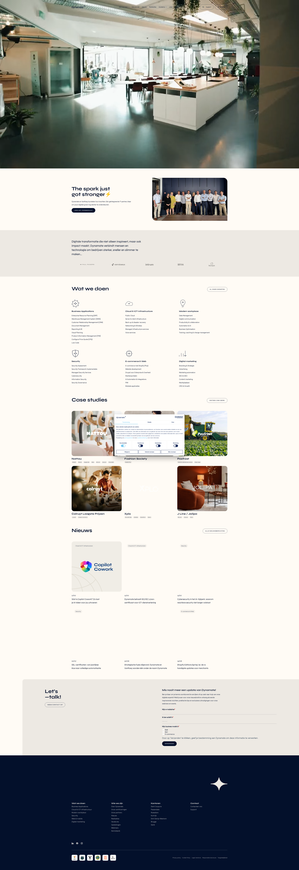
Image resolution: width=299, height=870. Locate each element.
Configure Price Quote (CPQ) (82, 339)
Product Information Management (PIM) (86, 336)
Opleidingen (116, 825)
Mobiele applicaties (132, 386)
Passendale (155, 810)
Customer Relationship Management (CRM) (87, 322)
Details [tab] (149, 422)
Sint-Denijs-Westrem (159, 819)
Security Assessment (79, 366)
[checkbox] (219, 732)
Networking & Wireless (133, 326)
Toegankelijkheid (222, 857)
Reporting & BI (77, 329)
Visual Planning (77, 333)
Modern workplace (79, 813)
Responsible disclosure (209, 857)
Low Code (75, 343)
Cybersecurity (77, 376)
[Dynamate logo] (78, 7)
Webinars (114, 828)
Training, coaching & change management (194, 333)
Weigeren (127, 452)
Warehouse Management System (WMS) (86, 319)
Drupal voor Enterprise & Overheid (137, 373)
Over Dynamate (117, 807)
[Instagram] (82, 843)
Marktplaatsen (184, 383)
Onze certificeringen (119, 810)
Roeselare (154, 813)
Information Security (79, 379)
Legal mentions (196, 857)
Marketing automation (187, 373)
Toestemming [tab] (126, 422)
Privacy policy (177, 857)
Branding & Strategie (186, 366)
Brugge (153, 822)
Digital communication (187, 319)
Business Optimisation (187, 329)
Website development (133, 369)
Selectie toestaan (149, 452)
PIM (126, 383)
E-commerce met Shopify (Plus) (136, 366)
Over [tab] (173, 422)
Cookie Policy (186, 857)
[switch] (141, 446)
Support (193, 810)
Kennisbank (115, 831)
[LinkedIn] (73, 843)
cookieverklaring (142, 437)
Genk (153, 825)
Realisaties (115, 819)
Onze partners (116, 813)
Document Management (80, 326)
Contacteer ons (196, 807)
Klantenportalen (131, 376)
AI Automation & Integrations (135, 379)
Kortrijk (154, 816)
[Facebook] (77, 843)
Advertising (183, 369)
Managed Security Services (81, 373)
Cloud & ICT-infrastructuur (82, 810)
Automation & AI (185, 326)
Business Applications (80, 807)
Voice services (130, 333)
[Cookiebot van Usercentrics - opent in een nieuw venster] (176, 417)
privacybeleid (129, 437)
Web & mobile (77, 819)
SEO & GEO (183, 376)
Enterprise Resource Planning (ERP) (84, 316)
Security (75, 816)
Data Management (186, 316)
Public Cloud (130, 316)
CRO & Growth (184, 386)
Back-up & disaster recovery (135, 322)
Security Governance (79, 383)
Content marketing (186, 379)
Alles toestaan (172, 452)
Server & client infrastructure (135, 319)
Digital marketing (78, 822)
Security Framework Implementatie (84, 369)
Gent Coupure (156, 807)
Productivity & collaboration (189, 322)
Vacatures (115, 822)
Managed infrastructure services (137, 329)
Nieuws (114, 816)
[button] (124, 7)
